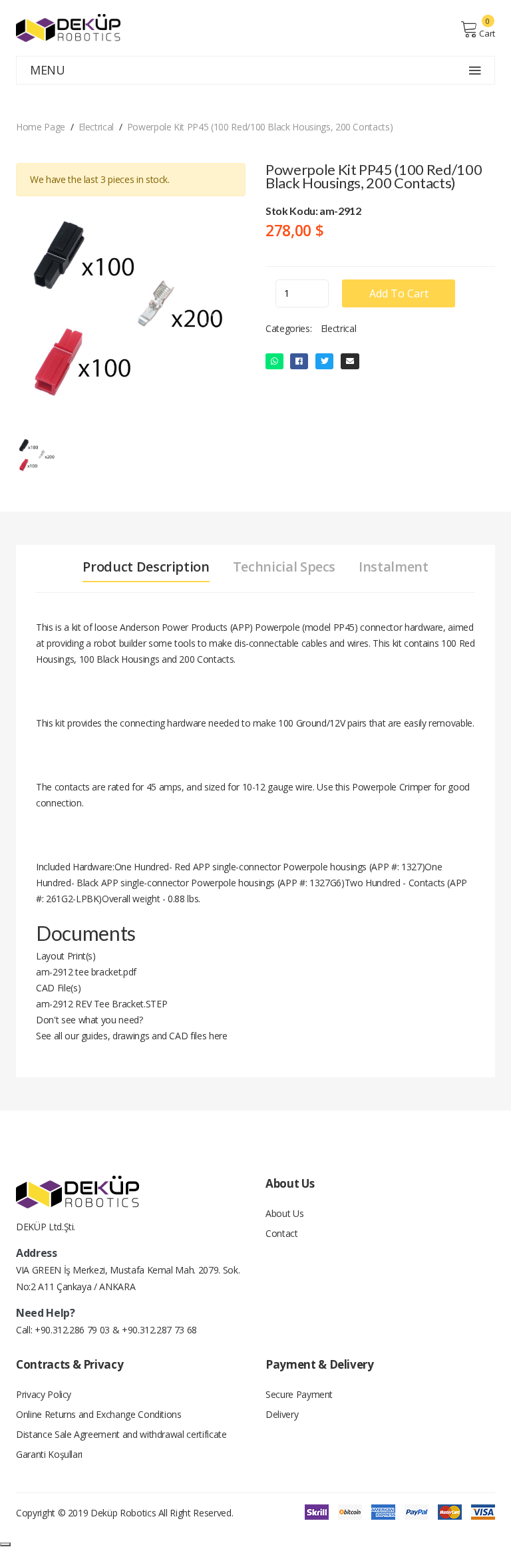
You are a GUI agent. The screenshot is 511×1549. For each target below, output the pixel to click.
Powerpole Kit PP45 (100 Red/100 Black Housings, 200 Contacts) (260, 126)
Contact (281, 1233)
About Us (284, 1213)
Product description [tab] (146, 567)
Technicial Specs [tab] (284, 567)
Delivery (281, 1414)
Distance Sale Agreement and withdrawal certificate (121, 1434)
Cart (487, 33)
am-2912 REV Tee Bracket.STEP (101, 1003)
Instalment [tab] (393, 567)
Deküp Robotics (123, 1512)
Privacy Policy (43, 1394)
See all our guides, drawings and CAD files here (132, 1035)
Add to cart (398, 293)
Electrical (96, 126)
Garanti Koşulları (49, 1454)
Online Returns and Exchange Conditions (99, 1414)
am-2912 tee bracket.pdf (86, 971)
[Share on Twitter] (324, 361)
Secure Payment (299, 1394)
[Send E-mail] (350, 361)
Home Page (40, 126)
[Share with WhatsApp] (274, 361)
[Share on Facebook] (299, 361)
